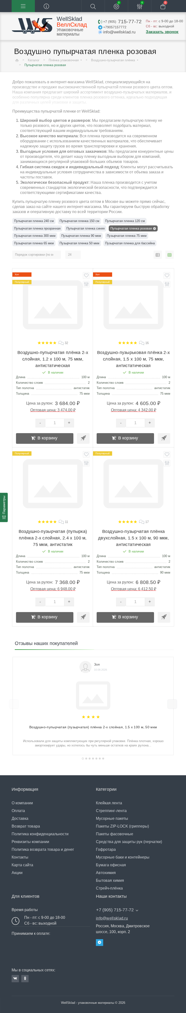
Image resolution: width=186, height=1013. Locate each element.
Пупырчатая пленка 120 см (125, 221)
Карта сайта (22, 865)
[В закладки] (86, 275)
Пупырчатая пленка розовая (131, 228)
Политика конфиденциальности (40, 834)
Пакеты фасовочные (114, 834)
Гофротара (106, 849)
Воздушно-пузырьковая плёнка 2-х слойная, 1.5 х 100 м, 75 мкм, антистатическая (133, 359)
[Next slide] (172, 704)
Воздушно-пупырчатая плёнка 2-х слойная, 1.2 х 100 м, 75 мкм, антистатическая (52, 359)
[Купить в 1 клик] (83, 438)
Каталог (33, 60)
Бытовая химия (110, 880)
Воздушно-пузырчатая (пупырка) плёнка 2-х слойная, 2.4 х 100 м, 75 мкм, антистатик (53, 538)
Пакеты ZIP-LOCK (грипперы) (122, 826)
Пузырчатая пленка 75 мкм (127, 236)
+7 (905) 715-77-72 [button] (115, 909)
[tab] (83, 759)
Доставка (20, 818)
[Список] (158, 255)
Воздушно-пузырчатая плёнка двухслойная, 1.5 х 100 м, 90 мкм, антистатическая (133, 538)
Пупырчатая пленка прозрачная (37, 228)
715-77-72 (122, 21)
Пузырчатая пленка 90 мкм (81, 236)
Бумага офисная (111, 865)
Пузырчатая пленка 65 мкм (34, 243)
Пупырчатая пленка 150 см (79, 221)
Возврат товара (26, 826)
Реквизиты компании (30, 842)
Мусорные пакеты (112, 818)
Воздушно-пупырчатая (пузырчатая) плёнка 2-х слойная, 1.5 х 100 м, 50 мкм (93, 727)
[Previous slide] (13, 704)
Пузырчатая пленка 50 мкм (79, 243)
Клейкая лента (109, 803)
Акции (17, 873)
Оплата (18, 811)
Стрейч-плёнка (109, 888)
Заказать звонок (162, 32)
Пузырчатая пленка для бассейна (130, 243)
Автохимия (106, 873)
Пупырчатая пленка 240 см (34, 221)
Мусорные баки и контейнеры (122, 857)
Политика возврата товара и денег (43, 849)
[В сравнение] (86, 284)
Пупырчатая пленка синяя (85, 228)
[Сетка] (169, 255)
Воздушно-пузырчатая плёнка (113, 60)
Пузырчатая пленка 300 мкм (34, 236)
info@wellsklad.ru (112, 918)
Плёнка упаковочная (64, 60)
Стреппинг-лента (111, 811)
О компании (22, 803)
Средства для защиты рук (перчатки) (129, 842)
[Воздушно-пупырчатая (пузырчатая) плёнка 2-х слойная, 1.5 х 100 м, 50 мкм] (93, 693)
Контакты (20, 857)
